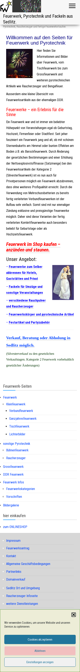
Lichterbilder (17, 434)
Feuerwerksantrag (17, 548)
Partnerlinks (13, 572)
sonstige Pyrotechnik (16, 444)
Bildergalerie (11, 505)
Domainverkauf (15, 579)
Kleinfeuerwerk (15, 404)
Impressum (13, 541)
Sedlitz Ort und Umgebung (23, 588)
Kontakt (11, 556)
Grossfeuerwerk (13, 467)
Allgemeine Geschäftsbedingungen (28, 564)
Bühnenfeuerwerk (17, 450)
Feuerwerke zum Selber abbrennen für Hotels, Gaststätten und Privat (24, 273)
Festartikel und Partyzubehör (29, 322)
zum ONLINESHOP (15, 527)
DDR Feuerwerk (13, 474)
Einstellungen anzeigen (40, 662)
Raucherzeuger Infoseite (22, 596)
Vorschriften (14, 497)
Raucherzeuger (16, 458)
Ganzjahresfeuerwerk (23, 419)
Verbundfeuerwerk (21, 411)
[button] (74, 615)
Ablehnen (40, 651)
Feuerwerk (10, 397)
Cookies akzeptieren (40, 639)
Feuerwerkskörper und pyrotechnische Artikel (41, 314)
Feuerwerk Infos (13, 482)
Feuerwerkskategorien (20, 489)
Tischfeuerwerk (19, 426)
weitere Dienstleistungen (22, 604)
